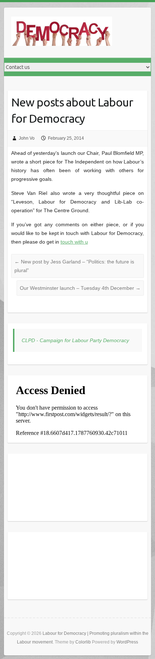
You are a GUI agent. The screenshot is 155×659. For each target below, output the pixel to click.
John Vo (27, 138)
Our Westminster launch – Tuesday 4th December (80, 288)
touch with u (74, 242)
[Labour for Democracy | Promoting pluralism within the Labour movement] (61, 33)
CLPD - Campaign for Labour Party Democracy (75, 340)
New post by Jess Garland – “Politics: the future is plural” (74, 266)
